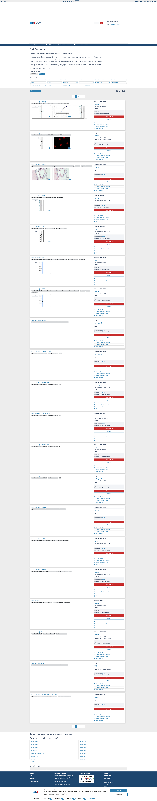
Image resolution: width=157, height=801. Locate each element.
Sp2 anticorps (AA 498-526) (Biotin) (41, 351)
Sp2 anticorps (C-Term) (37, 133)
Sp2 (43, 769)
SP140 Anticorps (34, 741)
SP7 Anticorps (83, 753)
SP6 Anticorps (83, 750)
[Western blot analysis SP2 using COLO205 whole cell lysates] (41, 142)
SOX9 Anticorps (34, 756)
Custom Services (61, 44)
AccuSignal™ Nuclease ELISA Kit (61, 778)
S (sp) (40, 769)
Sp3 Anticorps (83, 741)
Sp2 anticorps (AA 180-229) (38, 164)
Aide (31, 777)
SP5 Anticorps (83, 747)
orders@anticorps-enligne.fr (115, 24)
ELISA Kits (56, 783)
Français (4, 1)
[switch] (63, 799)
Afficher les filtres (36, 91)
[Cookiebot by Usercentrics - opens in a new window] (36, 799)
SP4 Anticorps (83, 744)
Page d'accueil (34, 769)
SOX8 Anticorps (34, 759)
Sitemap (32, 783)
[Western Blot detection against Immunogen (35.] (41, 111)
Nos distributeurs (58, 786)
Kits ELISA (48, 44)
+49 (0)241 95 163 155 (110, 784)
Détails (109, 119)
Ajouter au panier (109, 116)
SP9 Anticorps (83, 759)
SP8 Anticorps (83, 756)
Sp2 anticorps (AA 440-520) (38, 569)
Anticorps (42, 44)
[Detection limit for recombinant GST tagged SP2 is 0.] (61, 111)
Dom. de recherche (84, 44)
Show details (92, 798)
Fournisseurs (70, 44)
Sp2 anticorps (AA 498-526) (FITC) (40, 382)
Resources (32, 780)
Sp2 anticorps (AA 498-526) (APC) (40, 413)
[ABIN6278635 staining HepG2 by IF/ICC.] (61, 142)
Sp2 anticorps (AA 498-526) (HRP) (40, 476)
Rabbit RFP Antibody (58, 780)
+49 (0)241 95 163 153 (69, 1)
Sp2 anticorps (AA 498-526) (38, 320)
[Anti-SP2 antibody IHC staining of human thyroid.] (61, 173)
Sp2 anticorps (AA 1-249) (38, 195)
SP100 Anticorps (34, 747)
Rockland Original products (60, 781)
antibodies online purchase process (62, 784)
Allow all (119, 790)
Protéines (54, 44)
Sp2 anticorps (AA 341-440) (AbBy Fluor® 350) (44, 694)
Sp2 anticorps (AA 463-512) (38, 538)
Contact (76, 1)
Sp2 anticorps (35, 600)
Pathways (76, 44)
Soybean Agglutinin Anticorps (37, 753)
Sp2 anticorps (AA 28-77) (38, 289)
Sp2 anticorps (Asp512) (37, 663)
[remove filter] (37, 73)
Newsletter (32, 778)
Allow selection (119, 794)
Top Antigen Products (34, 781)
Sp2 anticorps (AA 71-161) (38, 102)
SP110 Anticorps (34, 744)
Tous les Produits (34, 44)
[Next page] (83, 96)
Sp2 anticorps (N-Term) (37, 257)
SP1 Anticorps (34, 750)
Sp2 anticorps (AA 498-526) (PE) (40, 445)
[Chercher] (101, 23)
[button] (89, 112)
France (103, 111)
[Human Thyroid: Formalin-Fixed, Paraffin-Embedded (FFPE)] (41, 173)
